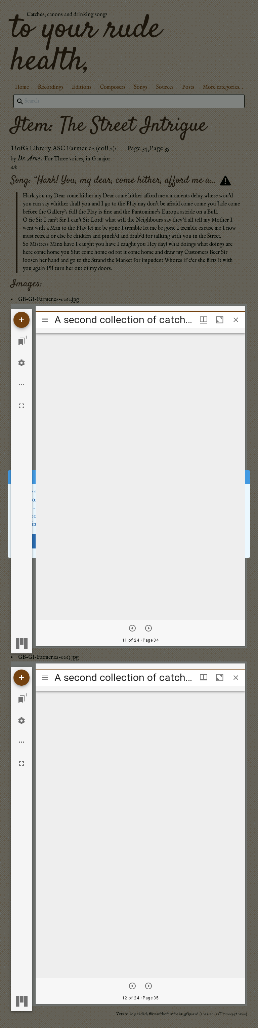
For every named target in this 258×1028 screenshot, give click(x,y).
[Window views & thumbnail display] (204, 320)
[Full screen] (21, 406)
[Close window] (236, 320)
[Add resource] (21, 320)
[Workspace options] (21, 384)
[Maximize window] (220, 320)
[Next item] (148, 628)
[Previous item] (132, 628)
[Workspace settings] (21, 363)
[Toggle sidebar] (45, 320)
